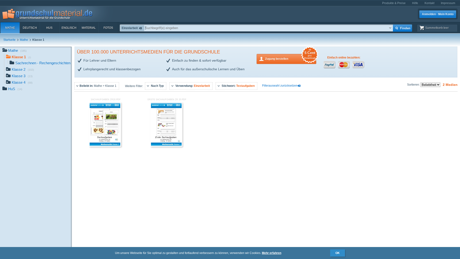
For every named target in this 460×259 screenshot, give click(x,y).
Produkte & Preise (394, 3)
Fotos (108, 27)
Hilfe (415, 3)
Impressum (448, 3)
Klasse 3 (22, 76)
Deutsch (30, 27)
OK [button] (337, 253)
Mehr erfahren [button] (271, 253)
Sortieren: (413, 84)
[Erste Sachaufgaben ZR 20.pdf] (166, 145)
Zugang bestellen (290, 57)
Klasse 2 (23, 69)
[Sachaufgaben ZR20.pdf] (105, 145)
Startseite (9, 39)
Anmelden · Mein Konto (438, 14)
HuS (49, 27)
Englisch (69, 27)
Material (89, 27)
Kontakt (429, 3)
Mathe (10, 27)
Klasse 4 (22, 82)
